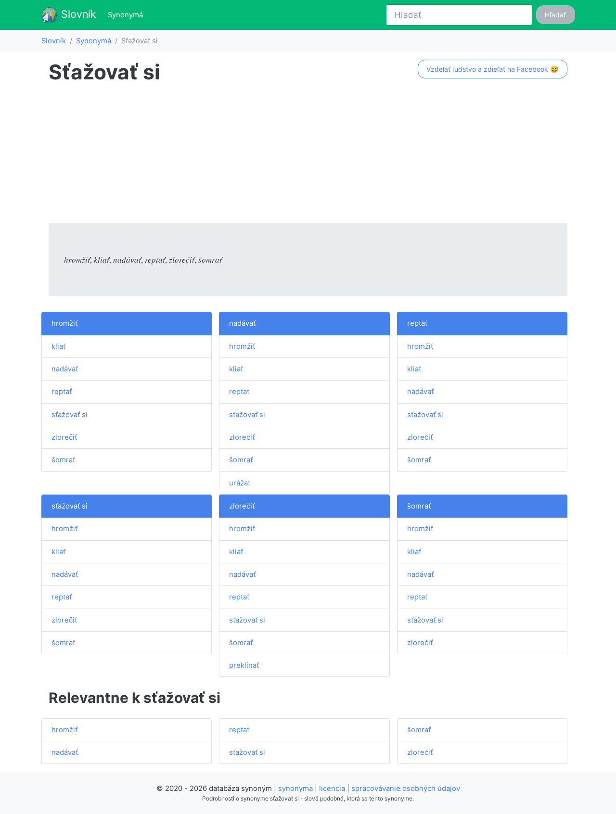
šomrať (63, 460)
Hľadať (555, 15)
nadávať (64, 369)
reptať (61, 391)
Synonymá (127, 14)
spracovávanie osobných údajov (405, 788)
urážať (239, 483)
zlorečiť (64, 437)
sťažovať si (69, 414)
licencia (332, 788)
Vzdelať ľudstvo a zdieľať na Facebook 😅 (492, 69)
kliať (58, 346)
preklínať (244, 665)
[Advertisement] (308, 155)
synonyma (295, 788)
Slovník (77, 14)
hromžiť (64, 323)
